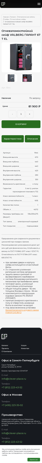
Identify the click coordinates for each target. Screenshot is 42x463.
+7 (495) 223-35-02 (12, 405)
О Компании (7, 351)
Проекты (5, 348)
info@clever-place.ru (14, 378)
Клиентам (25, 348)
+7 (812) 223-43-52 (12, 387)
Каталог (5, 345)
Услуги (23, 345)
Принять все (34, 459)
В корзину (21, 124)
